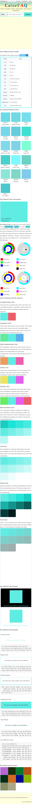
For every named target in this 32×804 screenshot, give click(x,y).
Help (30, 1)
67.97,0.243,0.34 (14, 85)
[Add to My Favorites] (21, 55)
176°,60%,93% (13, 89)
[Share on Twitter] (24, 55)
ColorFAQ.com (3, 1)
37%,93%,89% (13, 102)
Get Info (27, 14)
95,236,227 (12, 68)
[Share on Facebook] (27, 55)
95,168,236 (12, 65)
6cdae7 (17, 226)
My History (24, 1)
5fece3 (11, 62)
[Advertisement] (16, 33)
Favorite (18, 1)
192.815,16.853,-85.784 (16, 105)
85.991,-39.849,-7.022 (15, 92)
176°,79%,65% (13, 82)
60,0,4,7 (12, 75)
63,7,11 (11, 72)
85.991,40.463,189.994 (15, 99)
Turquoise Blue (9, 226)
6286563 (12, 95)
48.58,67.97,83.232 (14, 79)
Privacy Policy (6, 797)
